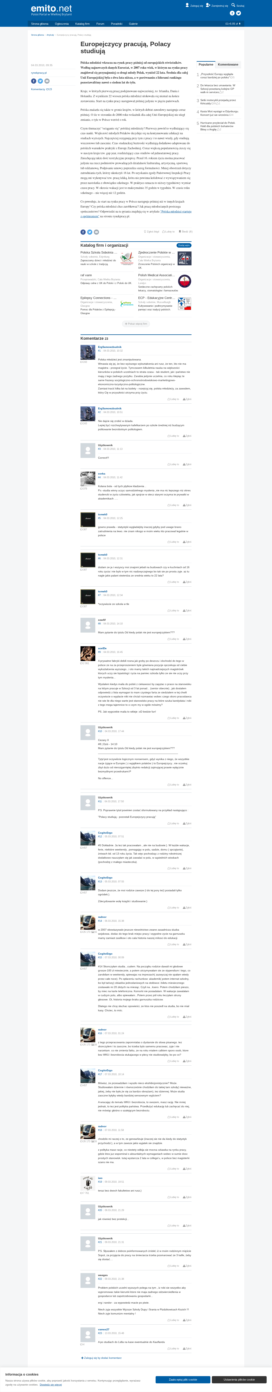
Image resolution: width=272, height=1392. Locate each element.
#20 (100, 1210)
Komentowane (228, 64)
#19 (100, 1182)
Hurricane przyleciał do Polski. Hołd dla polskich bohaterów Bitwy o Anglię (218, 126)
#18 (100, 1130)
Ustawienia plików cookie (239, 1379)
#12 (100, 836)
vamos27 (103, 1329)
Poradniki (116, 23)
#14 (100, 921)
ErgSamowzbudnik (110, 346)
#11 (100, 801)
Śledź (185, 231)
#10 (100, 731)
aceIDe (102, 648)
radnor (102, 916)
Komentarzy (38, 89)
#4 (99, 477)
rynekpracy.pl (39, 72)
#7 (99, 595)
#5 (99, 518)
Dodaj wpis (184, 245)
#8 (99, 623)
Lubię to (170, 231)
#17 (100, 1074)
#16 (100, 1033)
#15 (100, 957)
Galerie (133, 23)
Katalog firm (82, 23)
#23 (100, 1333)
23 (50, 89)
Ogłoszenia (62, 23)
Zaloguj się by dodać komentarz (103, 1357)
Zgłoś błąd (153, 231)
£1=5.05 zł (232, 23)
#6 (99, 558)
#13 (100, 881)
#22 (100, 1279)
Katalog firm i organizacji (104, 245)
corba (101, 473)
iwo (100, 1178)
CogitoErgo (105, 832)
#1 (99, 351)
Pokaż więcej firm (137, 323)
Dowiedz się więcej (51, 1384)
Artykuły (50, 35)
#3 (99, 449)
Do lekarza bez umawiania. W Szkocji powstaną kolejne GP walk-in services (217, 88)
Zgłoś (189, 399)
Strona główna (39, 23)
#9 (99, 652)
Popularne (206, 64)
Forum (100, 23)
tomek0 (102, 514)
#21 (100, 1242)
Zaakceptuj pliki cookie (183, 1379)
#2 (99, 412)
